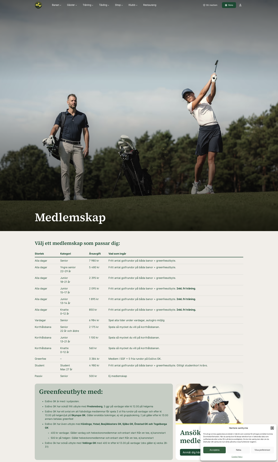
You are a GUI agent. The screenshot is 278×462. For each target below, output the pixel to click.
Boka (230, 5)
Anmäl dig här (191, 452)
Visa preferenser (262, 450)
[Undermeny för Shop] (122, 5)
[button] (272, 428)
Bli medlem (211, 5)
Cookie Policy (237, 457)
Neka (238, 450)
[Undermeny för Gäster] (76, 5)
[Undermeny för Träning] (92, 5)
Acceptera (214, 450)
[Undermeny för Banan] (60, 5)
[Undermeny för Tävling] (108, 5)
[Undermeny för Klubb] (136, 5)
